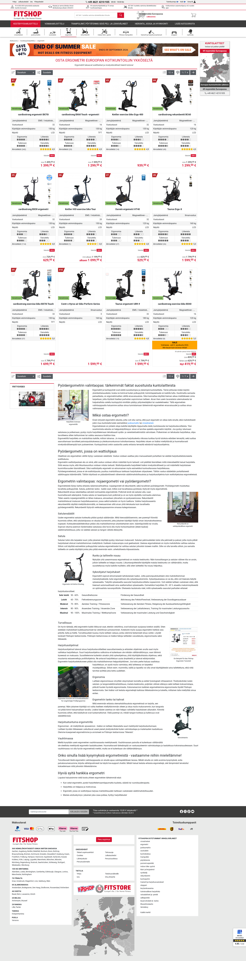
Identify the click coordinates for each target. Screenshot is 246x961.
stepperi (143, 885)
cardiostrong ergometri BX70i (33, 114)
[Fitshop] (28, 15)
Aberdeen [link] (15, 872)
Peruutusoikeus (111, 859)
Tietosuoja (109, 852)
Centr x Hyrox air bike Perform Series (80, 304)
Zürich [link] (32, 894)
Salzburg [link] (42, 881)
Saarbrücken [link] (43, 862)
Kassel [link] (63, 857)
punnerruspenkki (147, 863)
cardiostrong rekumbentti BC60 (174, 114)
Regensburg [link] (25, 862)
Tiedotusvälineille (112, 874)
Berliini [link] (30, 851)
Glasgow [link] (57, 872)
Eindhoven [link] (45, 888)
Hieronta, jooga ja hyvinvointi (151, 24)
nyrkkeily (143, 873)
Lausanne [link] (25, 894)
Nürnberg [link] (15, 862)
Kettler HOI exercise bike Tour (80, 209)
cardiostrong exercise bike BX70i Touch (33, 304)
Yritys (14, 2)
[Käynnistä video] (32, 399)
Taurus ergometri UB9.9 (127, 304)
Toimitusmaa (171, 2)
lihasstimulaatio (146, 904)
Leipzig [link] (26, 859)
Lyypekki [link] (33, 859)
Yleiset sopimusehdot (85, 852)
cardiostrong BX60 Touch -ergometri (80, 114)
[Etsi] (120, 15)
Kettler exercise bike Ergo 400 (127, 114)
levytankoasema (146, 888)
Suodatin (47, 72)
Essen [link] (66, 854)
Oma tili (190, 2)
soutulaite (144, 851)
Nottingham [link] (27, 874)
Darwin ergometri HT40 (127, 209)
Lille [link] (13, 907)
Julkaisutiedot (23, 2)
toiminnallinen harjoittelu (150, 891)
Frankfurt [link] (15, 857)
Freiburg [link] (23, 857)
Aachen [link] (15, 851)
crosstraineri (147, 423)
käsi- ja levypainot (147, 869)
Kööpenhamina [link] (18, 914)
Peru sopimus (104, 839)
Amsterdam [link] (16, 888)
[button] (193, 72)
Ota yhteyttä (110, 877)
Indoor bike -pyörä (147, 866)
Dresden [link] (43, 854)
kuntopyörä (145, 879)
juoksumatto (133, 423)
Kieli (181, 2)
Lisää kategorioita (185, 24)
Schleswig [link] (53, 862)
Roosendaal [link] (55, 888)
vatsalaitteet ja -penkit (149, 895)
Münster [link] (58, 859)
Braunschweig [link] (17, 854)
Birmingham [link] (30, 872)
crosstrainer (145, 841)
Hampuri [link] (31, 857)
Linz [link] (36, 881)
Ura (31, 2)
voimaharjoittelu (54, 24)
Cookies (80, 855)
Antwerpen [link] (16, 901)
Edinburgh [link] (49, 872)
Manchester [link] (16, 874)
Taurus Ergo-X (174, 209)
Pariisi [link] (18, 907)
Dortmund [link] (35, 854)
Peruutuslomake (83, 862)
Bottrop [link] (56, 851)
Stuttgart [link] (61, 862)
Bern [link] (19, 894)
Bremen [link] (27, 854)
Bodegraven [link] (27, 888)
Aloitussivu (14, 41)
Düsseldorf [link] (51, 854)
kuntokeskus (145, 854)
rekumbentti (145, 876)
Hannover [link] (39, 857)
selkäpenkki (145, 898)
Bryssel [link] (24, 901)
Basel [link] (14, 894)
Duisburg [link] (60, 854)
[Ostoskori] (194, 15)
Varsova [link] (15, 920)
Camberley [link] (40, 872)
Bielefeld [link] (36, 851)
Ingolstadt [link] (48, 857)
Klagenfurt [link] (29, 881)
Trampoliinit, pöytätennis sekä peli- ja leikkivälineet (99, 24)
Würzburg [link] (25, 865)
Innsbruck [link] (20, 881)
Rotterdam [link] (64, 888)
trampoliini (144, 857)
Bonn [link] (50, 851)
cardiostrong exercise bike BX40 (174, 304)
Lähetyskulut (82, 859)
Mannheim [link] (41, 859)
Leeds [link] (22, 872)
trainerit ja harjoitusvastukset (152, 882)
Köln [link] (21, 859)
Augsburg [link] (23, 851)
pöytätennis (145, 860)
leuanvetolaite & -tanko (149, 901)
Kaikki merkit (145, 912)
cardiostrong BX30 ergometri (33, 209)
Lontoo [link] (65, 872)
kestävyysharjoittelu (25, 24)
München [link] (50, 859)
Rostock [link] (34, 862)
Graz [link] (14, 881)
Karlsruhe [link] (56, 857)
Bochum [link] (44, 851)
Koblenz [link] (15, 859)
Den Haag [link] (36, 888)
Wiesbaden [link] (16, 865)
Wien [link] (48, 881)
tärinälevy (144, 907)
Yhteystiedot (38, 2)
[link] (214, 67)
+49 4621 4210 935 (216, 93)
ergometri (40, 41)
